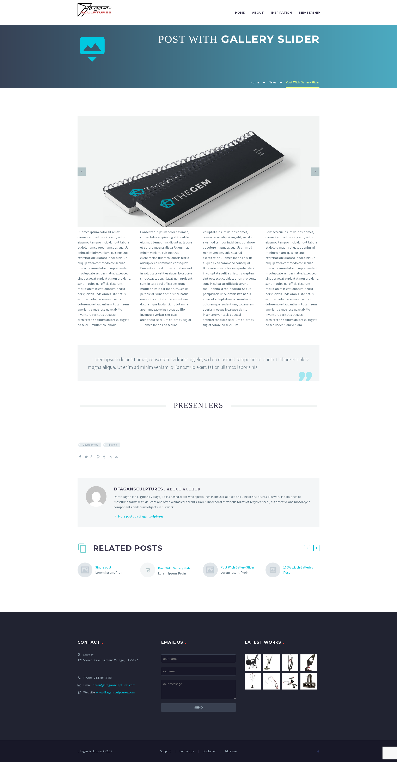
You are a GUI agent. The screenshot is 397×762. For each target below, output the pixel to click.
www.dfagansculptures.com (115, 692)
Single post (103, 567)
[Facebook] (80, 456)
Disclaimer (209, 751)
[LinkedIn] (110, 456)
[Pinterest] (98, 456)
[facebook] (318, 751)
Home (240, 12)
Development (90, 444)
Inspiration (281, 12)
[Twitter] (86, 456)
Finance (112, 444)
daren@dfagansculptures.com (114, 685)
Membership (309, 12)
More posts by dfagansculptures (140, 516)
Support (165, 751)
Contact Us (186, 751)
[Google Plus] (92, 456)
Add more (231, 751)
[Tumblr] (104, 456)
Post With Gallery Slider (175, 568)
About (258, 12)
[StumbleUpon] (116, 456)
